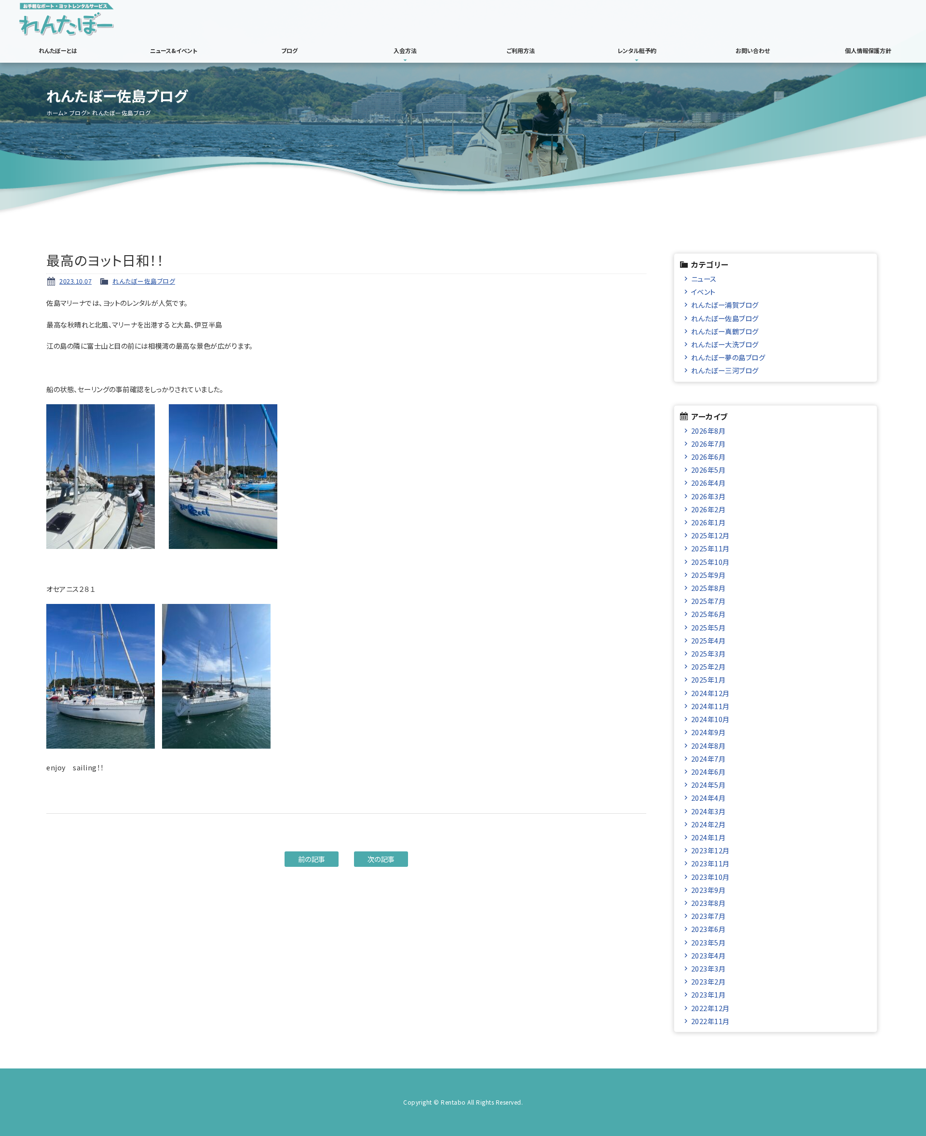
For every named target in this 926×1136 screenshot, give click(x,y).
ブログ (289, 50)
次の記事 (381, 859)
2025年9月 (708, 574)
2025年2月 (708, 666)
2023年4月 (708, 955)
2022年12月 (710, 1008)
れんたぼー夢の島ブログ (728, 357)
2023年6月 (708, 928)
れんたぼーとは (58, 50)
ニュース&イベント (173, 50)
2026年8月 (708, 430)
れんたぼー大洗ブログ (725, 344)
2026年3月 (708, 496)
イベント (703, 291)
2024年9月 (708, 732)
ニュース (704, 278)
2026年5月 (708, 469)
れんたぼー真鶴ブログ (725, 331)
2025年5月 (708, 627)
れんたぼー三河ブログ (725, 370)
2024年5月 (708, 784)
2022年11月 (710, 1021)
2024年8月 (708, 745)
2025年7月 (708, 600)
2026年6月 (708, 456)
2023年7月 (708, 915)
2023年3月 (708, 968)
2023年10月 (710, 876)
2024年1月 (708, 837)
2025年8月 (708, 587)
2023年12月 (710, 850)
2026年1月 (708, 522)
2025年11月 (710, 548)
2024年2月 (708, 824)
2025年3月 (708, 653)
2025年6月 (708, 613)
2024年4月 (708, 797)
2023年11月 (710, 863)
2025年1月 (708, 679)
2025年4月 (708, 640)
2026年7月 (708, 443)
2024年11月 (710, 706)
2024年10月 (710, 719)
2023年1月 (708, 994)
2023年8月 (708, 902)
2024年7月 (708, 758)
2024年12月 (710, 693)
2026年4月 (708, 482)
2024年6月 (708, 771)
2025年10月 (710, 561)
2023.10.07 (75, 281)
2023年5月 (708, 942)
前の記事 (312, 859)
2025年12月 (710, 535)
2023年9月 (708, 889)
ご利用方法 (521, 50)
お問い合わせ (752, 50)
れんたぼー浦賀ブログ (725, 304)
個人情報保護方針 (868, 50)
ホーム (55, 113)
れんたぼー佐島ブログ (143, 281)
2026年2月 (708, 509)
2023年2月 (708, 981)
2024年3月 (708, 811)
